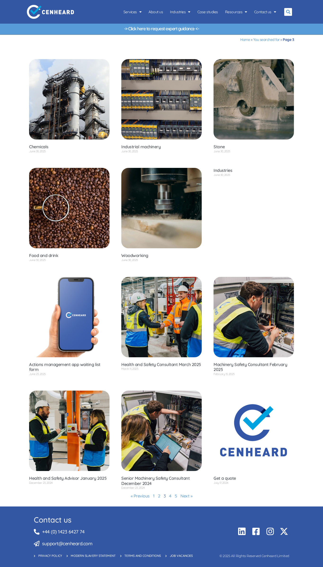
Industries (178, 11)
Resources (234, 11)
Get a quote (225, 478)
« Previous (140, 496)
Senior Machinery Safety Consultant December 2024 (155, 480)
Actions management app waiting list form (64, 367)
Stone (219, 146)
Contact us (262, 11)
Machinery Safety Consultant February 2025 (250, 367)
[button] (288, 12)
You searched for (266, 39)
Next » (186, 496)
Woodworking (134, 255)
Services (130, 11)
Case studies (207, 11)
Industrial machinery (141, 146)
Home (245, 39)
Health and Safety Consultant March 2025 (161, 364)
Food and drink (43, 255)
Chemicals (38, 146)
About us (155, 11)
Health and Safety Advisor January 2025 (67, 478)
